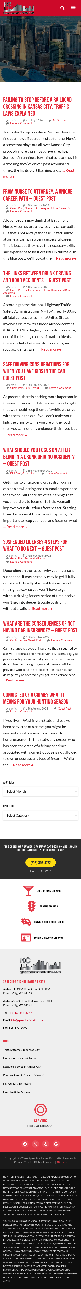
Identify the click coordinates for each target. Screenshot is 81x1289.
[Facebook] (25, 1144)
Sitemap (62, 1162)
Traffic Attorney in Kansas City (21, 1049)
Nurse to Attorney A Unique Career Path (49, 208)
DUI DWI (15, 473)
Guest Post (16, 208)
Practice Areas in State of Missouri (23, 1075)
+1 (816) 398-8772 (20, 1012)
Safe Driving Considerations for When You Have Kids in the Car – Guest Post (36, 371)
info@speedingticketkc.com (27, 1020)
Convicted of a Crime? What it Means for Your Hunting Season (36, 698)
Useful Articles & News (16, 1092)
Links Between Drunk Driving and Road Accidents (37, 291)
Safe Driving (32, 387)
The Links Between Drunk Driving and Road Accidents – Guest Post (37, 276)
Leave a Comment (21, 123)
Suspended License (36, 558)
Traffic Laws (60, 120)
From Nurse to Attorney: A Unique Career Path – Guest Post (37, 195)
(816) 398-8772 (41, 862)
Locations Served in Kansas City (22, 1066)
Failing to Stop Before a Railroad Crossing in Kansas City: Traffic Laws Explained (37, 106)
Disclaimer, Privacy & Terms (19, 1058)
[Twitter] (35, 1144)
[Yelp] (45, 1144)
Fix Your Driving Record (17, 1083)
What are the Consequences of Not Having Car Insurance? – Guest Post (40, 627)
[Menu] (73, 8)
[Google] (56, 1144)
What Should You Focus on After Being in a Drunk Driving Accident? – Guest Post (39, 456)
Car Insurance (18, 640)
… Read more (63, 258)
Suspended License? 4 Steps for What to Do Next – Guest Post (35, 545)
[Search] (62, 8)
